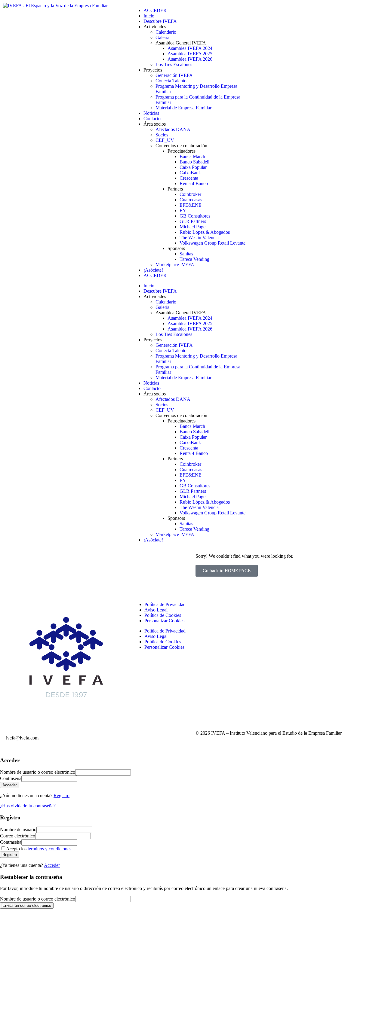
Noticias (151, 113)
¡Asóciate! (153, 270)
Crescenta (189, 178)
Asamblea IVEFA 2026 (190, 59)
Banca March (192, 156)
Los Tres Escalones (174, 64)
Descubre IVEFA (160, 21)
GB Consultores (195, 215)
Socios (162, 134)
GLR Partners (193, 221)
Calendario (166, 32)
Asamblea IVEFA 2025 (190, 53)
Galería (162, 37)
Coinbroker (190, 194)
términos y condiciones (49, 848)
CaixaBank (190, 172)
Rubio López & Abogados (205, 232)
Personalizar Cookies (164, 620)
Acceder (52, 865)
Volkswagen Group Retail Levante (212, 242)
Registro (61, 795)
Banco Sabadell (194, 161)
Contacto (152, 118)
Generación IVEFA (174, 75)
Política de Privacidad (165, 604)
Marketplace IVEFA (175, 264)
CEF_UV (165, 140)
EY (183, 210)
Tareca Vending (194, 259)
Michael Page (192, 226)
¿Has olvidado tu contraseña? (28, 805)
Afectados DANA (173, 129)
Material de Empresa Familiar (183, 107)
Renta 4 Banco (194, 183)
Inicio (148, 15)
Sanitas (186, 253)
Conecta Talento (171, 80)
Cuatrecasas (191, 199)
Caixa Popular (193, 167)
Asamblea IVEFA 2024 (190, 48)
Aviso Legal (156, 609)
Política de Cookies (162, 615)
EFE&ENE (191, 205)
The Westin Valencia (199, 237)
